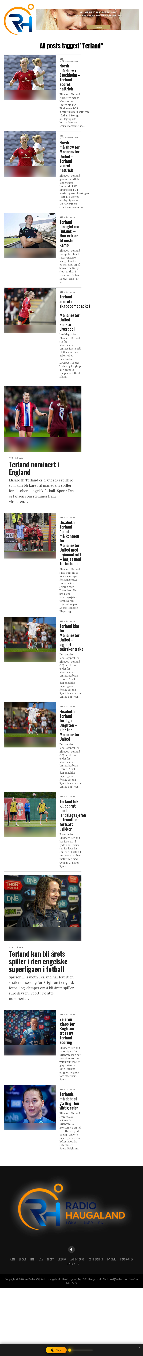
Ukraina (62, 1259)
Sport (50, 1259)
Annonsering (77, 1259)
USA (41, 1259)
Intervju (111, 1259)
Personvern (126, 1259)
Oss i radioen (96, 1259)
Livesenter (73, 1264)
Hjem (12, 1259)
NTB (32, 1259)
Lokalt (22, 1259)
